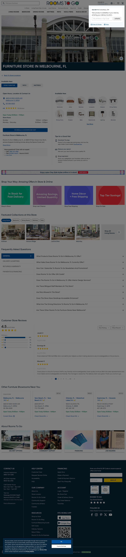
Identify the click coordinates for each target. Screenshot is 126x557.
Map (107, 24)
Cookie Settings (61, 546)
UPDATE (117, 18)
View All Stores (97, 24)
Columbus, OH (104, 10)
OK (61, 541)
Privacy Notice (30, 551)
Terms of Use (43, 549)
